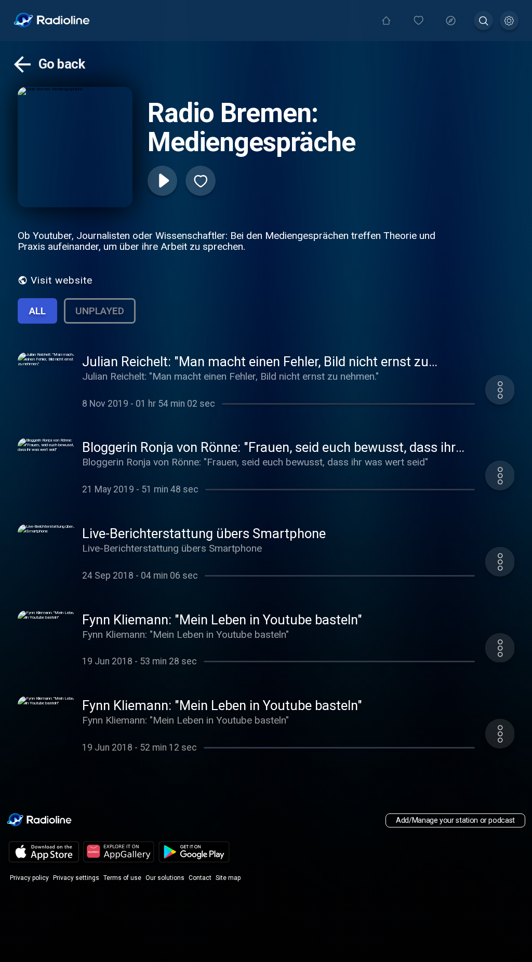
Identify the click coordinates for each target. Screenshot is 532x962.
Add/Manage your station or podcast (455, 820)
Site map (228, 877)
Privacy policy (29, 877)
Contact (200, 877)
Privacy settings (76, 877)
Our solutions (164, 877)
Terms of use (122, 877)
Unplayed (99, 311)
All (37, 311)
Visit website (61, 280)
